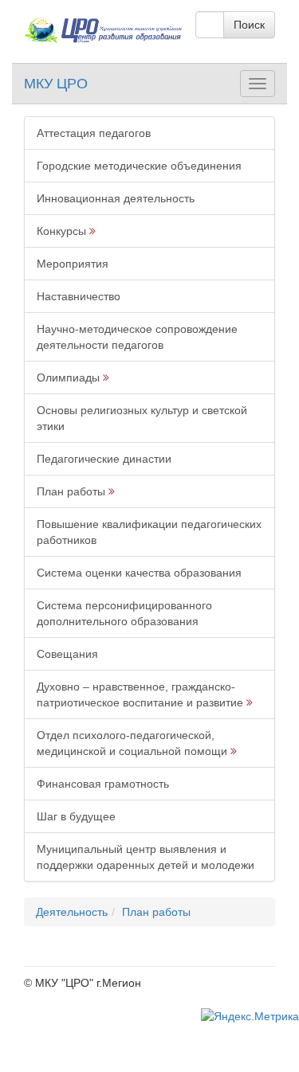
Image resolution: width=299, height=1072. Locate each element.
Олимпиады (68, 377)
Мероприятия (72, 263)
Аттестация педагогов (94, 133)
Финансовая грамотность (103, 783)
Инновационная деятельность (116, 198)
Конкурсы (61, 231)
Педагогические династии (104, 458)
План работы (71, 491)
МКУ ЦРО (56, 84)
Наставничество (78, 296)
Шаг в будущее (76, 816)
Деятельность (72, 912)
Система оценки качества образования (139, 572)
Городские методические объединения (139, 165)
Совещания (67, 654)
